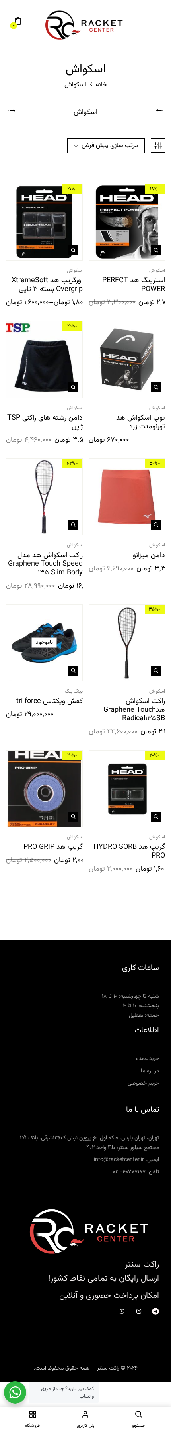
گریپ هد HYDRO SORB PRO (129, 851)
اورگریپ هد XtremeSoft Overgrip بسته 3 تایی (47, 285)
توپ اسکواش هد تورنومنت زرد (140, 422)
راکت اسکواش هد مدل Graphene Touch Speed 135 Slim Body (45, 565)
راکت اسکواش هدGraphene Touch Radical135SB (134, 710)
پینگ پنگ (74, 691)
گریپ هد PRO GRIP (53, 847)
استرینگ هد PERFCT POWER (133, 285)
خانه (101, 85)
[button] (18, 24)
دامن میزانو (149, 556)
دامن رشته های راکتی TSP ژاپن (45, 422)
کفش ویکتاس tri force (49, 701)
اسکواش (85, 113)
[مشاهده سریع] (156, 250)
